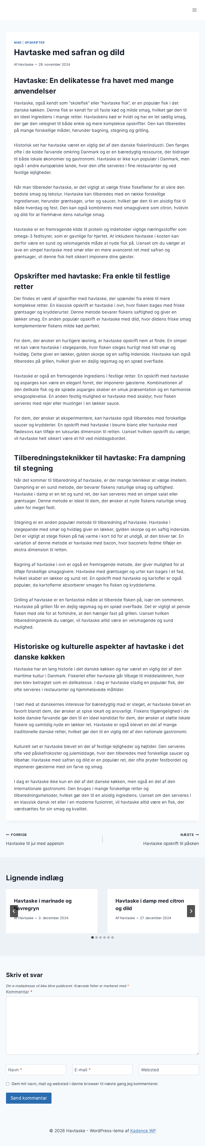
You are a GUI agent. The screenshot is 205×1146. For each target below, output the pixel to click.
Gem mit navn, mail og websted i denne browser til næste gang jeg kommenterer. (85, 1083)
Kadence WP (143, 1130)
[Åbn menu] (194, 10)
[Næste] (191, 911)
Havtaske (26, 64)
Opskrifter (35, 42)
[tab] (92, 937)
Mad (18, 42)
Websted (150, 1069)
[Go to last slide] (14, 911)
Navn (15, 1069)
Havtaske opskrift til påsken (171, 839)
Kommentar (19, 991)
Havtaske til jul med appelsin (35, 839)
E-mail (82, 1069)
